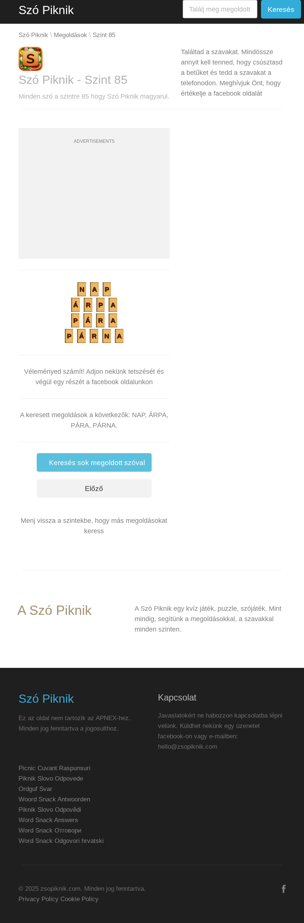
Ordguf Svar (35, 788)
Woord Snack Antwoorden (54, 799)
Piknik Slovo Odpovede (51, 778)
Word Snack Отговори (50, 830)
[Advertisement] (94, 207)
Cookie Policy (79, 899)
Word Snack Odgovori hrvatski (61, 840)
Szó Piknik (46, 10)
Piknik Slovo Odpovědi (50, 809)
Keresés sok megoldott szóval (97, 463)
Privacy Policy (39, 899)
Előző (94, 488)
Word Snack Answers (48, 820)
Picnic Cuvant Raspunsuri (54, 768)
